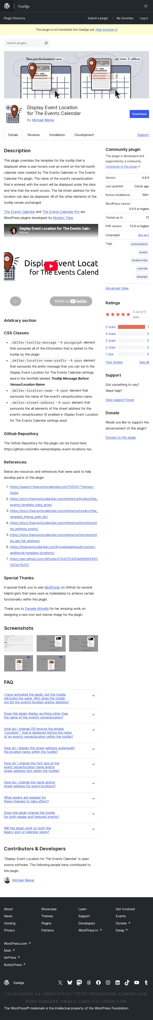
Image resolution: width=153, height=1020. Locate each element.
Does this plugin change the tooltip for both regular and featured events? (31, 814)
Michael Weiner (43, 120)
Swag (122, 930)
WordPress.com (17, 943)
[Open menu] (146, 6)
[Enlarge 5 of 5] (60, 660)
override (142, 268)
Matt (9, 950)
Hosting (9, 923)
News (8, 916)
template (142, 276)
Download (139, 114)
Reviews (33, 135)
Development (84, 135)
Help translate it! (107, 29)
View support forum (120, 400)
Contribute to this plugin (121, 166)
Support (143, 135)
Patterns (47, 930)
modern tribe (139, 260)
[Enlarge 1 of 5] (28, 640)
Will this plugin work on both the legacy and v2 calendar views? (27, 830)
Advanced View (117, 288)
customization (139, 244)
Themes (47, 916)
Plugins (46, 923)
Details (13, 135)
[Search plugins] (46, 43)
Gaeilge (18, 983)
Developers (86, 923)
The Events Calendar (19, 212)
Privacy (9, 930)
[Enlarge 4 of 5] (28, 660)
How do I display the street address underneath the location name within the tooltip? (39, 750)
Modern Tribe (63, 218)
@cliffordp (52, 587)
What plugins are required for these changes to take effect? (26, 799)
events (143, 252)
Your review (114, 362)
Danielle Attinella (37, 609)
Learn (82, 909)
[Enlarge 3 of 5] (93, 640)
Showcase (49, 909)
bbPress (12, 957)
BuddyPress (15, 965)
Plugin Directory (14, 18)
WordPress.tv (90, 930)
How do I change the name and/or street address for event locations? (30, 784)
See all (144, 362)
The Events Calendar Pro (60, 212)
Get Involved (125, 909)
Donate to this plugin (121, 437)
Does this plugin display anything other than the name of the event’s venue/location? (36, 715)
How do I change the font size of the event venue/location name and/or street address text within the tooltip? (32, 767)
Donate (123, 923)
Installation (57, 135)
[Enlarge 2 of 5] (60, 640)
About (8, 909)
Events (121, 916)
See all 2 (143, 235)
